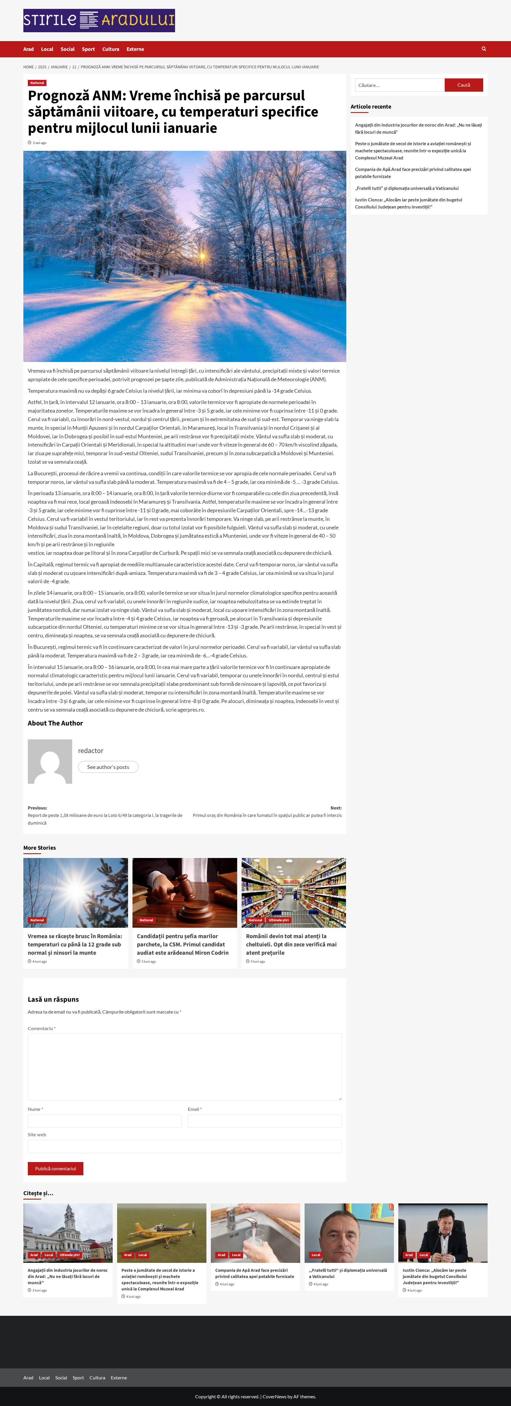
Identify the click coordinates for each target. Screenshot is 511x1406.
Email (195, 1109)
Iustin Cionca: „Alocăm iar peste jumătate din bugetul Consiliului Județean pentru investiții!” (408, 203)
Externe (135, 49)
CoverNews (275, 1396)
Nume (35, 1109)
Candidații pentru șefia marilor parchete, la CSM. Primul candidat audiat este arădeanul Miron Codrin (183, 944)
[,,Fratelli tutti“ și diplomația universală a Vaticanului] (349, 1233)
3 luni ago (40, 1290)
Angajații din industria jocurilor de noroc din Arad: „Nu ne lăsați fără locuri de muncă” (418, 128)
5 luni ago (149, 961)
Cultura (110, 49)
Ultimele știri (279, 920)
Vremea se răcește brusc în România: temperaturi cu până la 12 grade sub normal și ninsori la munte (75, 944)
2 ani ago (39, 142)
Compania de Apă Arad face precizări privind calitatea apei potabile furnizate (413, 173)
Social (68, 49)
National (37, 82)
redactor (90, 751)
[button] (484, 49)
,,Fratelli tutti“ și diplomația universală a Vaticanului (407, 188)
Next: (267, 812)
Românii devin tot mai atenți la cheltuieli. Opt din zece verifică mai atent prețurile (291, 944)
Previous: (105, 815)
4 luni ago (40, 961)
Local (47, 49)
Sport (88, 49)
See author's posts (108, 767)
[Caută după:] (400, 85)
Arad (28, 49)
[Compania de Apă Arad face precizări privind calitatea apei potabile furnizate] (255, 1233)
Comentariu (42, 1028)
